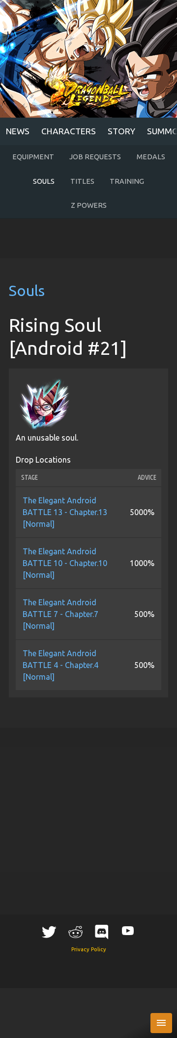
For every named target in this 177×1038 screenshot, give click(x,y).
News (18, 131)
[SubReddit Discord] (102, 931)
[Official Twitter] (49, 931)
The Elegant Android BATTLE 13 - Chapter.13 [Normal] (65, 512)
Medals (151, 157)
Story (121, 131)
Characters (68, 131)
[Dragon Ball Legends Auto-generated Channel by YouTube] (128, 930)
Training (127, 181)
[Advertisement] (89, 238)
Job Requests (95, 157)
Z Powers (89, 205)
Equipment (33, 157)
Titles (82, 181)
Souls (44, 181)
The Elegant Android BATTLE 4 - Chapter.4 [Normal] (60, 665)
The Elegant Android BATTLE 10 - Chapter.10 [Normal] (65, 563)
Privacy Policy (88, 949)
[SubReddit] (75, 931)
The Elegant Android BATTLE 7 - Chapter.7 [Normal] (60, 614)
